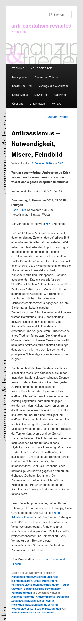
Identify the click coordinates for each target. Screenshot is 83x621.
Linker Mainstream (45, 581)
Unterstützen (37, 103)
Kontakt (56, 103)
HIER (49, 223)
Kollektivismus (20, 604)
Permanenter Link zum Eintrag (37, 612)
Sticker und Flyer (22, 86)
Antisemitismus (46, 596)
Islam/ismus (47, 600)
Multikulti (37, 604)
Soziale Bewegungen (48, 589)
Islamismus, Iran (21, 581)
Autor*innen (61, 94)
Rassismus (51, 604)
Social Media (20, 94)
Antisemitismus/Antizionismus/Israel (34, 577)
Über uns (17, 103)
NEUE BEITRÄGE (41, 68)
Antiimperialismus (22, 596)
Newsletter (40, 94)
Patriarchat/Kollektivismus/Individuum (35, 585)
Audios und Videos (46, 77)
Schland (29, 589)
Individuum (31, 600)
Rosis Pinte (18, 210)
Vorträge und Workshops (53, 86)
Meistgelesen (20, 77)
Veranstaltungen (21, 593)
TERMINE (18, 68)
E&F (60, 163)
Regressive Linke (22, 608)
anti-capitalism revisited (41, 25)
